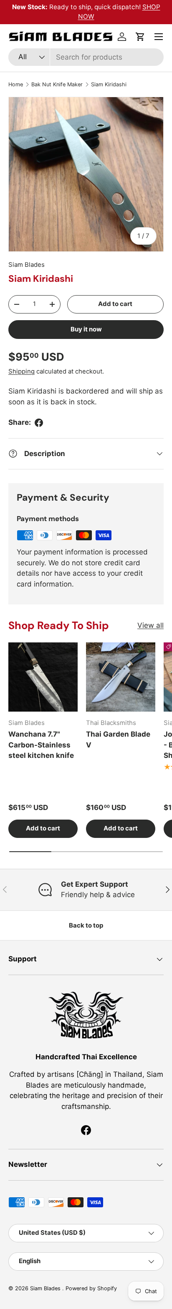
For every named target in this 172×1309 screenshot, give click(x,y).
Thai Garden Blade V (118, 739)
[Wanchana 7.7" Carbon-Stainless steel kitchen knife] (43, 677)
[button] (140, 37)
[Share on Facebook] (38, 422)
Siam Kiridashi (108, 84)
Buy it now (86, 329)
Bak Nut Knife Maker (57, 84)
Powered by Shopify (91, 1288)
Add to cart (115, 304)
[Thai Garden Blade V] (120, 677)
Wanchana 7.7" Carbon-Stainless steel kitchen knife (41, 745)
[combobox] (86, 57)
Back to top (86, 925)
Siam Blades (26, 264)
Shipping (21, 371)
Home (15, 84)
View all (150, 625)
